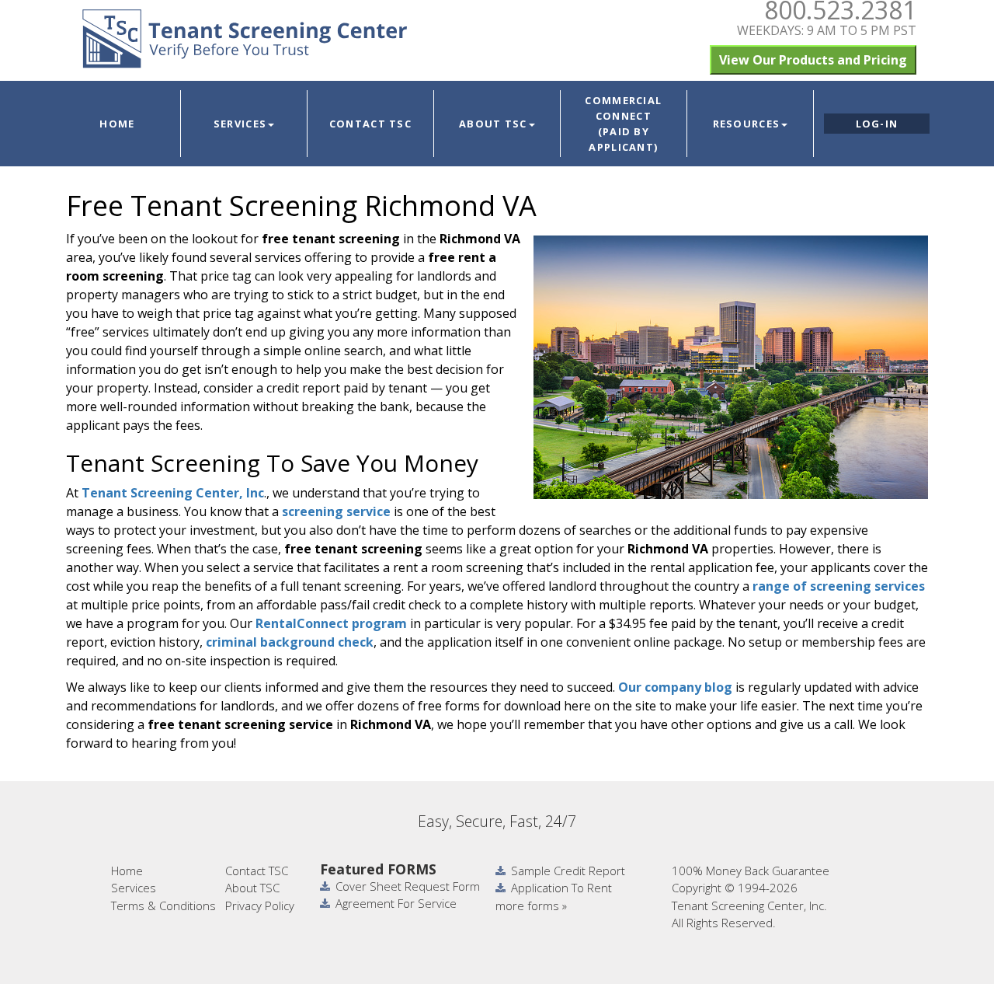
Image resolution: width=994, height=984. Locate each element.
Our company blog (673, 687)
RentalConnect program (331, 623)
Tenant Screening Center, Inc (173, 492)
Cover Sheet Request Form (407, 886)
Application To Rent (561, 887)
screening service (336, 511)
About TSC (493, 124)
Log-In (877, 124)
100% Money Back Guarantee (750, 870)
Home (116, 124)
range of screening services (838, 586)
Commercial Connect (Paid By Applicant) (623, 123)
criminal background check (290, 642)
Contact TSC (370, 124)
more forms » (531, 905)
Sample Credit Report (568, 870)
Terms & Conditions (163, 905)
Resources (746, 124)
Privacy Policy (259, 905)
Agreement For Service (396, 903)
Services (240, 124)
